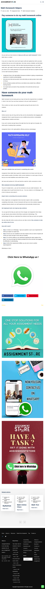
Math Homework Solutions (29, 11)
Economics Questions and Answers (26, 546)
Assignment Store (16, 11)
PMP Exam (15, 554)
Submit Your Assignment (22, 533)
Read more (5, 508)
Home (3, 533)
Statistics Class (16, 580)
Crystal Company (27, 542)
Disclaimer (36, 550)
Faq (29, 533)
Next (42, 305)
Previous (3, 305)
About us (7, 533)
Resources (13, 533)
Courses (36, 548)
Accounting (26, 539)
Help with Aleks (16, 575)
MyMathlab (7, 506)
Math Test (35, 505)
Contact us (33, 533)
